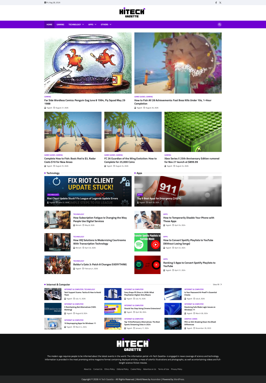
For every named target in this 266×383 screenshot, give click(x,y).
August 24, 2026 (122, 166)
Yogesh (49, 107)
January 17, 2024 (142, 328)
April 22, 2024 (180, 247)
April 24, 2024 (180, 225)
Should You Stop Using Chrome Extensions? (142, 308)
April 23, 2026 (90, 247)
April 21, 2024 (180, 270)
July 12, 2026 (80, 298)
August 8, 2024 (81, 313)
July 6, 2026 (200, 298)
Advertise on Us (149, 369)
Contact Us (97, 369)
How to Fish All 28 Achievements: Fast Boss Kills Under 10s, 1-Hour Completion (172, 102)
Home (49, 24)
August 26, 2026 (152, 107)
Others (104, 24)
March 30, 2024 (202, 313)
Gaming (60, 24)
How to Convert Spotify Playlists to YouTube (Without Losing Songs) (188, 241)
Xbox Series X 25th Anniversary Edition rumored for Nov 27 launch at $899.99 (191, 160)
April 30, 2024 (141, 312)
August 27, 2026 (62, 107)
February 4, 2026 (91, 268)
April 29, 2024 (154, 202)
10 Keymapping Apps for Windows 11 (80, 323)
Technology (75, 24)
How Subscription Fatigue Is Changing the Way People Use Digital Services (100, 219)
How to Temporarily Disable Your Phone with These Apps (188, 219)
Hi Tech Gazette (106, 379)
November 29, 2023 (203, 328)
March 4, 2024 (81, 327)
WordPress (179, 379)
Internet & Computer (73, 289)
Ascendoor (156, 379)
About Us (87, 369)
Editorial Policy (123, 369)
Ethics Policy (109, 369)
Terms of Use (163, 369)
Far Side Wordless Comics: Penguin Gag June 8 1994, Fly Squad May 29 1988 (84, 102)
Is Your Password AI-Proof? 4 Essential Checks (200, 294)
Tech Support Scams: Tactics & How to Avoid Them (82, 294)
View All (216, 284)
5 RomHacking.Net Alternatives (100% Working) (80, 308)
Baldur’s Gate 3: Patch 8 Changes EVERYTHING (100, 264)
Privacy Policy (176, 369)
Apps (90, 24)
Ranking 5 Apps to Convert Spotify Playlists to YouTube (189, 264)
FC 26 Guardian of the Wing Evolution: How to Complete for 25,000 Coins (130, 160)
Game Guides (139, 97)
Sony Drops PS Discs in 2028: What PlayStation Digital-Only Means (139, 294)
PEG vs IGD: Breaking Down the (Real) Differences (200, 323)
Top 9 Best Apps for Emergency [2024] (159, 198)
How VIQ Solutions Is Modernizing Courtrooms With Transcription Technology (99, 241)
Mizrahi (78, 225)
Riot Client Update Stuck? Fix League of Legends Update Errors (82, 198)
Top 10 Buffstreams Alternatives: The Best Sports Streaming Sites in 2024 (142, 323)
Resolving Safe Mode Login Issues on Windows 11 (199, 308)
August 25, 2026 (62, 166)
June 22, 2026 (63, 202)
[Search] (220, 24)
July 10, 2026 (140, 298)
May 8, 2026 (89, 225)
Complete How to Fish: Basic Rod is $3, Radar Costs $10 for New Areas (70, 160)
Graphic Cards (190, 319)
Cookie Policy (136, 369)
